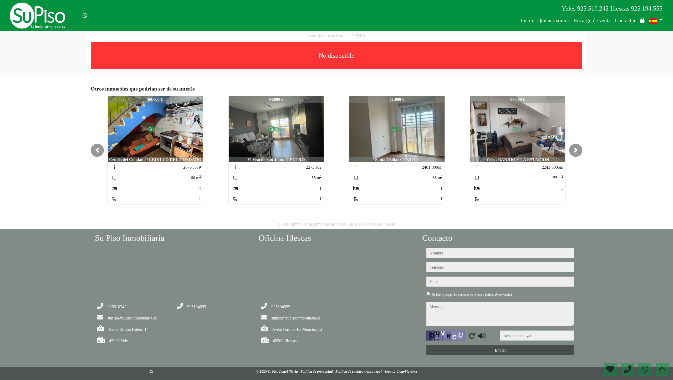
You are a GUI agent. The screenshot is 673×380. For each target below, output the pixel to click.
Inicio (527, 20)
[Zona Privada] (642, 20)
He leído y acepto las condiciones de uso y (472, 295)
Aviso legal (374, 371)
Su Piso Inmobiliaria (283, 371)
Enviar (500, 350)
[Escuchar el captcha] (481, 336)
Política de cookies (349, 371)
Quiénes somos (553, 20)
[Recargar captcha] (471, 336)
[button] (97, 150)
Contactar (625, 20)
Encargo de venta (592, 20)
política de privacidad (498, 295)
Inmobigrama (407, 371)
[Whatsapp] (85, 15)
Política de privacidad (317, 371)
